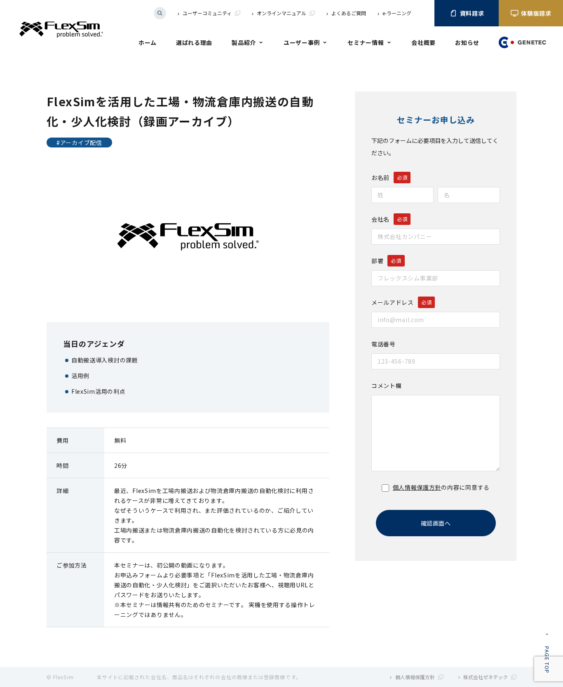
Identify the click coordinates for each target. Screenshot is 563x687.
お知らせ (467, 42)
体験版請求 (536, 13)
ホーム (147, 42)
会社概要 (423, 42)
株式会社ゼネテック (485, 676)
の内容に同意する (441, 487)
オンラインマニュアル (281, 12)
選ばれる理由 (194, 42)
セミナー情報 (365, 42)
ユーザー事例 (302, 42)
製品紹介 (244, 42)
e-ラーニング (396, 12)
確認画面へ (435, 523)
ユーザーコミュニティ (207, 12)
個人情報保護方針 (417, 487)
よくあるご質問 (348, 12)
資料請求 (472, 13)
